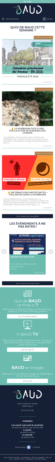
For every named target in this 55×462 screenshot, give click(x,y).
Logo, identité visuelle (11, 457)
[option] (27, 254)
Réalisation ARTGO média (36, 459)
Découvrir (27, 381)
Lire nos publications (27, 316)
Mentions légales (38, 457)
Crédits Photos (19, 459)
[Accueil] (27, 10)
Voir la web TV (27, 349)
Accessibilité (25, 457)
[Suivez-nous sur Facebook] (29, 447)
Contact (36, 447)
